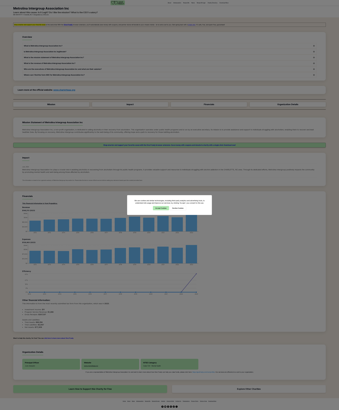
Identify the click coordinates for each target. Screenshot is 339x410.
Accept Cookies (160, 208)
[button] (169, 205)
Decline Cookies (178, 208)
